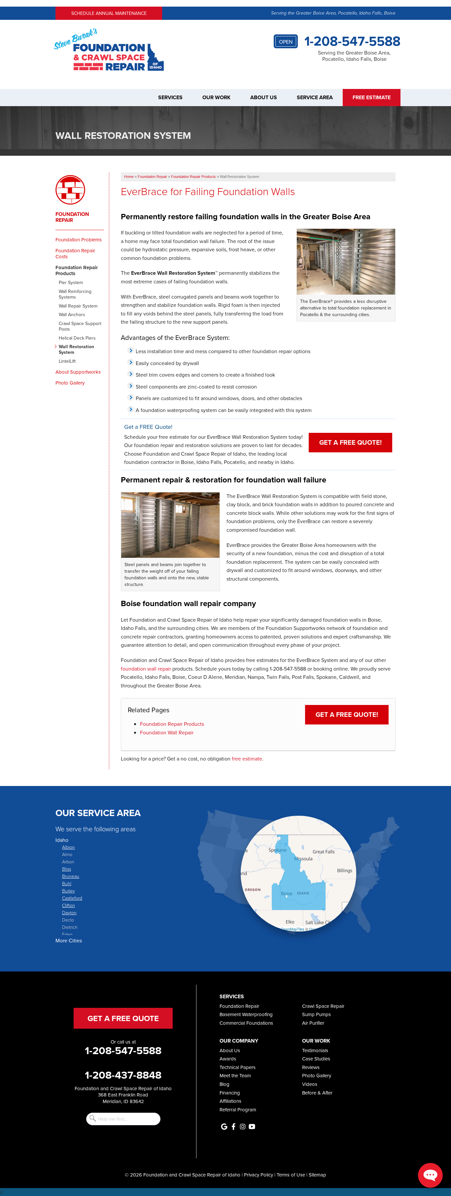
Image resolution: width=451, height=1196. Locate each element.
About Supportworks (78, 372)
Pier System (71, 282)
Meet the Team (235, 1075)
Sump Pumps (316, 1014)
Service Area (315, 97)
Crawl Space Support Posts (80, 326)
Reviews (311, 1067)
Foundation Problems (78, 240)
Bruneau (70, 876)
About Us (263, 97)
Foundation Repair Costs (75, 254)
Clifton (68, 905)
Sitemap (317, 1174)
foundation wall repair (146, 668)
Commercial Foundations (246, 1022)
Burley (68, 890)
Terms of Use (291, 1174)
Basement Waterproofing (246, 1014)
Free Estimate (372, 97)
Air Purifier (313, 1022)
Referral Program (238, 1109)
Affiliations (230, 1100)
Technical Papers (238, 1067)
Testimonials (315, 1050)
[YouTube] (252, 1127)
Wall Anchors (72, 314)
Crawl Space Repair (323, 1006)
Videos (309, 1084)
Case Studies (316, 1058)
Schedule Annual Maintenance (109, 13)
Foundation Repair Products (172, 723)
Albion (68, 847)
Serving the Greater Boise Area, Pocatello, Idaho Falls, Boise (333, 13)
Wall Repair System (78, 306)
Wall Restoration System (76, 349)
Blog (224, 1084)
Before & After (317, 1092)
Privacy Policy (258, 1174)
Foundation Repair (72, 217)
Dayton (69, 912)
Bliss (66, 869)
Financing (230, 1092)
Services (170, 97)
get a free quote (123, 1018)
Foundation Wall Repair (166, 732)
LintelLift (67, 361)
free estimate (247, 758)
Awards (228, 1058)
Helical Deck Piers (77, 338)
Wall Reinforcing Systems (75, 294)
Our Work (216, 97)
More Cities (68, 940)
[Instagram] (243, 1127)
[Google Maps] (224, 1127)
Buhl (66, 883)
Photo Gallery (70, 383)
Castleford (72, 898)
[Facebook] (233, 1127)
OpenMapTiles (292, 928)
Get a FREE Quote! (350, 442)
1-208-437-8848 (123, 1075)
